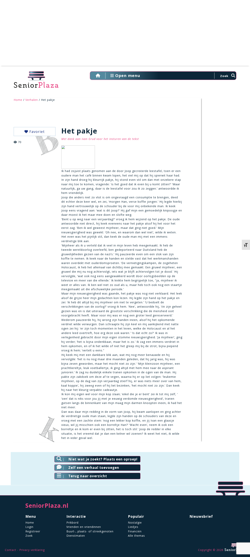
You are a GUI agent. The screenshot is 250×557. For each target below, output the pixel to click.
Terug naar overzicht (87, 476)
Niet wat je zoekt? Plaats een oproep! (103, 459)
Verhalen (31, 100)
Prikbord (72, 522)
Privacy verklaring (32, 550)
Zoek (29, 535)
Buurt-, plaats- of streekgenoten (89, 531)
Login (29, 527)
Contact (10, 550)
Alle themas (136, 535)
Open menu (127, 75)
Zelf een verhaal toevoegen (93, 467)
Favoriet (36, 131)
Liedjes (133, 527)
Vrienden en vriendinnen (83, 527)
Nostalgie (135, 522)
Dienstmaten (75, 535)
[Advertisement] (125, 35)
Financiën (135, 531)
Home (18, 100)
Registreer (32, 531)
